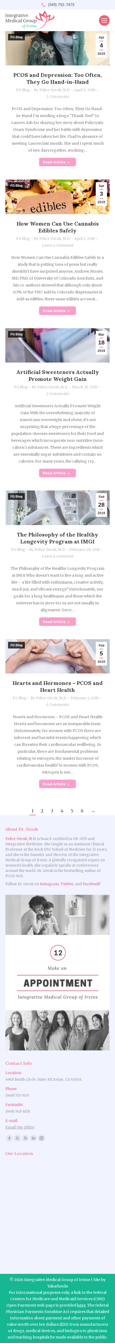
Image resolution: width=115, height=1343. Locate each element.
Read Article (54, 162)
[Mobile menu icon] (104, 20)
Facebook (91, 884)
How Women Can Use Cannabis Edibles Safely (58, 227)
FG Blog (23, 90)
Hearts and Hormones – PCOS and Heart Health (58, 686)
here (81, 1305)
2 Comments (57, 394)
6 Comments (57, 704)
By (52, 90)
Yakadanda (57, 1286)
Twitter (66, 884)
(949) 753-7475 (61, 5)
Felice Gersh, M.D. (20, 839)
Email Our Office (19, 1127)
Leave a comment (58, 245)
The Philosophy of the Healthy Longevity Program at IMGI (57, 538)
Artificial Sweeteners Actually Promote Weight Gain (57, 375)
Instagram (49, 884)
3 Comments (57, 96)
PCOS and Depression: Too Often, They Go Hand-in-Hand (57, 78)
